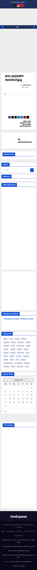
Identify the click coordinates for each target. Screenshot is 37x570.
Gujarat (28, 342)
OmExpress (4, 16)
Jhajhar (6, 349)
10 (5, 395)
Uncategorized (8, 363)
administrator (27, 85)
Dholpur (13, 342)
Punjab (12, 356)
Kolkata (26, 349)
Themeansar (18, 527)
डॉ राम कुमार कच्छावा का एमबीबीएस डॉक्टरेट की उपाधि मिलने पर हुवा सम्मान (18, 546)
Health (13, 346)
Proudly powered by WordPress (13, 524)
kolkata (20, 349)
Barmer (17, 339)
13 (18, 395)
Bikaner (24, 339)
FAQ (34, 531)
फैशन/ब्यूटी (6, 366)
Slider (12, 359)
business (6, 342)
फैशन (6, 561)
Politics (6, 356)
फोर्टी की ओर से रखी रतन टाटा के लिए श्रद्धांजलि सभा (20, 561)
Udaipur (23, 359)
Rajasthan (26, 356)
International (20, 346)
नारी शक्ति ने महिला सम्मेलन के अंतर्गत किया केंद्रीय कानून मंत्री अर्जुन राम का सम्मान (18, 556)
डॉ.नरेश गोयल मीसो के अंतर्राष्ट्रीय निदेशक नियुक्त (18, 550)
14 (23, 395)
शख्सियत (13, 366)
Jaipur (28, 346)
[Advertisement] (18, 48)
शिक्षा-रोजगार (20, 366)
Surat (17, 359)
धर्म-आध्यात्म (27, 363)
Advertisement (11, 531)
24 (5, 402)
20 (18, 399)
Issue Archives (18, 535)
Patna (27, 352)
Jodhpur (12, 349)
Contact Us (19, 531)
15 (27, 395)
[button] (31, 27)
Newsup (29, 524)
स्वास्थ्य (27, 366)
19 (14, 399)
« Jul (5, 411)
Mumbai (6, 352)
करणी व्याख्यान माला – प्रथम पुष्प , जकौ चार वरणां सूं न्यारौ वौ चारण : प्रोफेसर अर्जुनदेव (18, 541)
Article (11, 339)
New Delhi (21, 352)
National (13, 352)
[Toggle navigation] (17, 27)
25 (10, 402)
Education (21, 342)
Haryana (6, 346)
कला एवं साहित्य (18, 363)
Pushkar (18, 356)
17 (5, 399)
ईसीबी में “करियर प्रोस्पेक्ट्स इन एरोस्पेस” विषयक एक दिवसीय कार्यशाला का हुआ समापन (25, 124)
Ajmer (5, 339)
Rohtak (6, 359)
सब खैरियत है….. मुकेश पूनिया (18, 566)
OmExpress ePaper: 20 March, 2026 (18, 319)
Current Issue (27, 531)
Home (3, 531)
